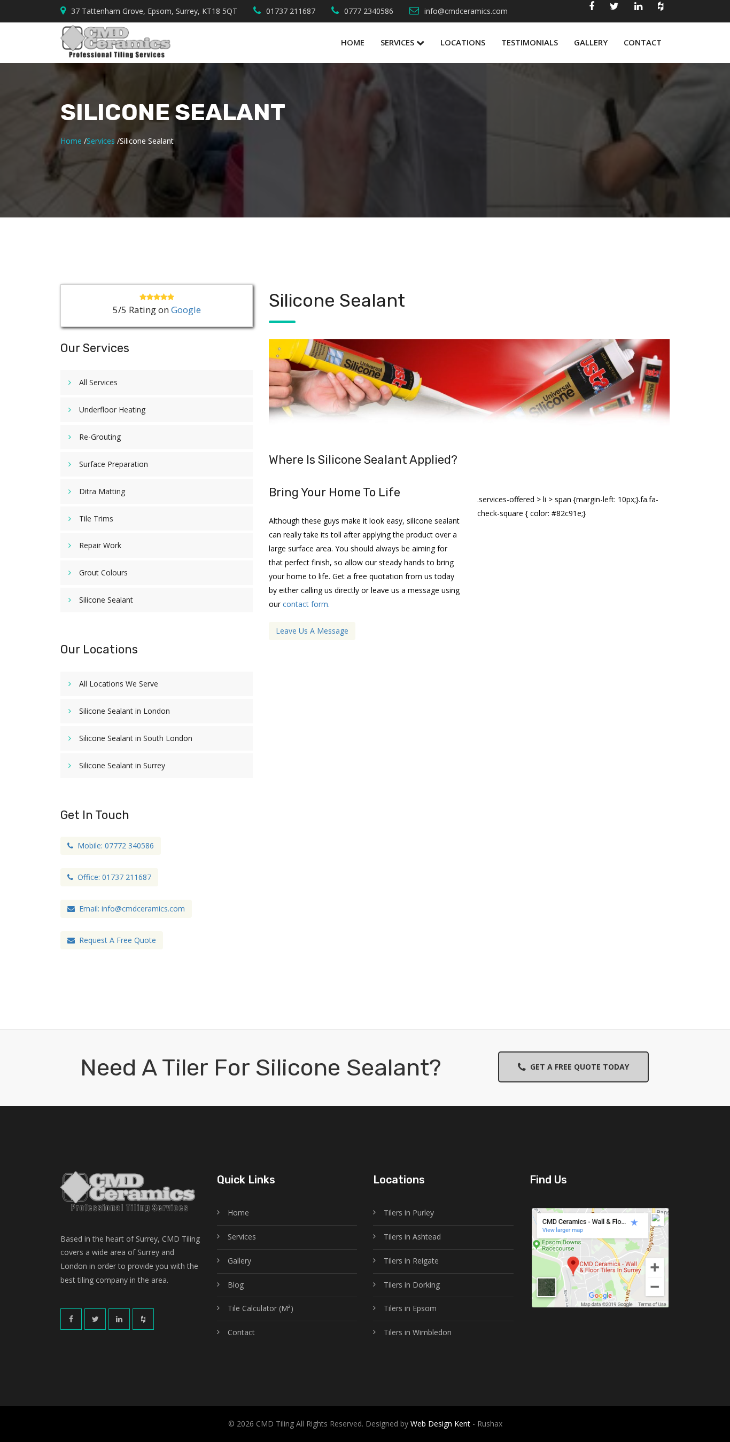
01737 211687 (290, 11)
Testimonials (529, 42)
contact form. (306, 604)
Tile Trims (96, 518)
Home (352, 42)
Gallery (591, 42)
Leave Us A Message (312, 631)
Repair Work (100, 545)
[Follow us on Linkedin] (638, 8)
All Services (98, 382)
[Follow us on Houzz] (660, 8)
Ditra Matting (102, 491)
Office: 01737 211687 (112, 877)
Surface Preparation (113, 464)
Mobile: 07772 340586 (113, 845)
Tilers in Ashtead (412, 1236)
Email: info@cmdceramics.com (130, 908)
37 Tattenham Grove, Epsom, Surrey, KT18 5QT (154, 11)
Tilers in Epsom (410, 1308)
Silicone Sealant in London (124, 711)
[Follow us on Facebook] (592, 8)
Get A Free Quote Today (577, 1067)
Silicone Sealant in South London (135, 738)
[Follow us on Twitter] (614, 8)
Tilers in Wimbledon (418, 1332)
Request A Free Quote (115, 940)
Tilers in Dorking (412, 1285)
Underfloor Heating (112, 409)
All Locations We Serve (118, 684)
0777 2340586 (368, 11)
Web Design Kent (439, 1423)
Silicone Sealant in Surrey (122, 765)
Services (398, 42)
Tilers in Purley (409, 1212)
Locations (462, 42)
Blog (236, 1285)
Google (186, 309)
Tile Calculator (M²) (260, 1308)
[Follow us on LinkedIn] (119, 1319)
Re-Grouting (100, 437)
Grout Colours (103, 572)
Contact (643, 42)
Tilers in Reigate (411, 1261)
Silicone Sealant (106, 600)
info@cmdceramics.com (466, 11)
